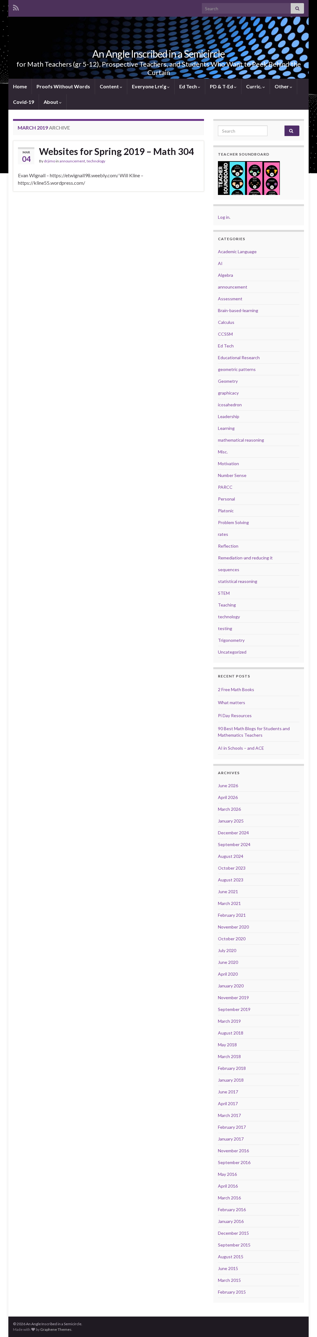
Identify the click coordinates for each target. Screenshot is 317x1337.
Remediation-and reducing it (245, 557)
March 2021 (229, 903)
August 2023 (230, 879)
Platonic (226, 510)
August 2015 (230, 1256)
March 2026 (229, 809)
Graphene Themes (56, 1329)
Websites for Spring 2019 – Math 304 (116, 151)
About (51, 102)
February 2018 (232, 1068)
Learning (226, 428)
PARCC (225, 487)
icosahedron (230, 404)
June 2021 (228, 891)
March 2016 (229, 1197)
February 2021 (232, 915)
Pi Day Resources (235, 715)
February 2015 (232, 1292)
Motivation (228, 463)
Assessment (230, 298)
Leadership (228, 416)
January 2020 (231, 985)
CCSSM (225, 334)
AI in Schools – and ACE (241, 748)
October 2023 (231, 868)
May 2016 (227, 1174)
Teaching (227, 604)
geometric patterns (237, 369)
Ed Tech (188, 86)
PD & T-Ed (222, 86)
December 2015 (233, 1233)
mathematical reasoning (241, 440)
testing (225, 628)
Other (282, 86)
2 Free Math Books (236, 689)
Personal (226, 498)
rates (223, 534)
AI (220, 263)
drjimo (49, 161)
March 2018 (229, 1056)
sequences (228, 569)
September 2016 (234, 1162)
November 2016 (233, 1150)
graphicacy (228, 392)
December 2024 (233, 832)
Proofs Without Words (63, 86)
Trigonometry (231, 640)
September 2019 (234, 1009)
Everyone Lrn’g (149, 86)
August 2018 (230, 1032)
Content (110, 86)
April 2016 (228, 1186)
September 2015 (234, 1244)
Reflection (228, 546)
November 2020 (233, 926)
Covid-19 (23, 102)
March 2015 (229, 1280)
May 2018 (227, 1044)
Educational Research (239, 357)
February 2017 (232, 1127)
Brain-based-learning (238, 310)
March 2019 (229, 1021)
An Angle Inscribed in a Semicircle (158, 54)
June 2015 (228, 1268)
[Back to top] (303, 1323)
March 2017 (229, 1115)
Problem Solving (233, 522)
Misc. (223, 451)
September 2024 (234, 844)
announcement (72, 161)
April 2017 (228, 1103)
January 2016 (231, 1221)
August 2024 (230, 856)
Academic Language (237, 251)
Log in (223, 217)
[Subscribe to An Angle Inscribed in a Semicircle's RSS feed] (16, 6)
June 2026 (228, 785)
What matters (231, 702)
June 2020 (228, 962)
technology (96, 161)
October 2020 (231, 938)
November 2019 (233, 997)
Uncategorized (232, 652)
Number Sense (232, 475)
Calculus (226, 322)
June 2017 (228, 1091)
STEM (224, 593)
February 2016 (232, 1209)
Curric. (254, 86)
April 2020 (228, 974)
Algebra (225, 275)
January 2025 (231, 820)
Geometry (228, 381)
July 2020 (227, 950)
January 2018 (231, 1080)
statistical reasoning (237, 581)
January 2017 (231, 1138)
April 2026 (228, 797)
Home (20, 86)
